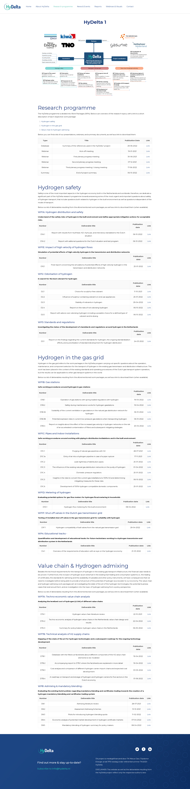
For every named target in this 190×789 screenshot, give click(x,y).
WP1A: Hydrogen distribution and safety (60, 212)
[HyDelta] (12, 6)
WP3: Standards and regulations (56, 322)
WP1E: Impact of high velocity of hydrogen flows (65, 247)
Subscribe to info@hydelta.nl (53, 768)
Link (148, 146)
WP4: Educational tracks (52, 533)
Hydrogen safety (48, 121)
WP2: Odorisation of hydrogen (55, 274)
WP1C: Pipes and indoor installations (58, 433)
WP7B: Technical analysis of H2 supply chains (64, 634)
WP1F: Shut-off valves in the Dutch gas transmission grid (70, 513)
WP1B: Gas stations (49, 382)
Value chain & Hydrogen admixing (55, 130)
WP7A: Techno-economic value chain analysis (64, 596)
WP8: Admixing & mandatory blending (60, 686)
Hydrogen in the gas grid (51, 126)
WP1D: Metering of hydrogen (54, 492)
